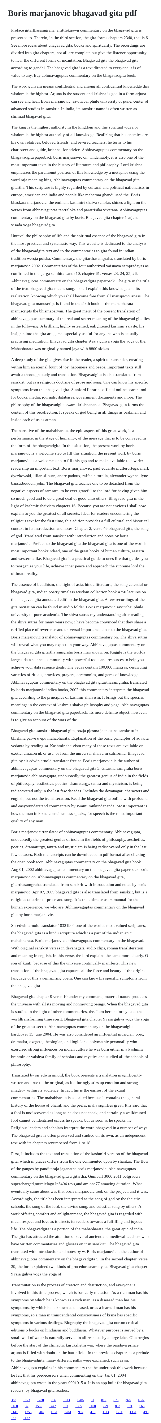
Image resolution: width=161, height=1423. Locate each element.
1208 (40, 1400)
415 (92, 1412)
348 (13, 1400)
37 (26, 1406)
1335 (78, 1406)
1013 (66, 1400)
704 (41, 1412)
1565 (38, 1406)
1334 (133, 1412)
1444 (67, 1412)
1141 (14, 1412)
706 (53, 1400)
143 (13, 1418)
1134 (54, 1412)
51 (92, 1400)
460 (128, 1400)
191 (129, 1406)
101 (65, 1406)
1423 (26, 1400)
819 (103, 1400)
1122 (26, 1418)
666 (141, 1406)
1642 (141, 1400)
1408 (92, 1406)
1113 (106, 1412)
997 (80, 1412)
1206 (80, 1400)
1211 (119, 1412)
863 (117, 1406)
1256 (28, 1412)
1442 (52, 1406)
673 (115, 1400)
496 (145, 1412)
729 (105, 1406)
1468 (14, 1406)
